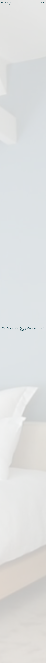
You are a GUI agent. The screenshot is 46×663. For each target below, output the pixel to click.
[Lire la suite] (23, 659)
